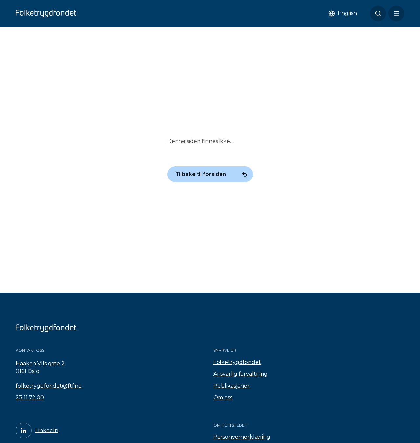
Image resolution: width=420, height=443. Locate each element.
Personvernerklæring (241, 437)
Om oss (222, 397)
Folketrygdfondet (237, 362)
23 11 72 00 (30, 397)
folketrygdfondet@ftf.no (49, 386)
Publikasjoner (231, 386)
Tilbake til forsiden (200, 174)
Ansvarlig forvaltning (240, 374)
